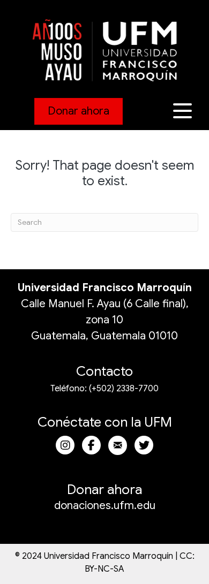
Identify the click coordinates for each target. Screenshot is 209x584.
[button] (184, 111)
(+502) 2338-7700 (124, 388)
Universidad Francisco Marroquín (105, 287)
